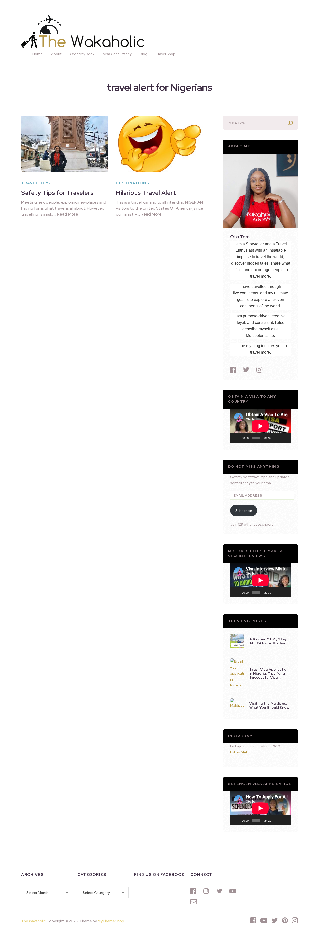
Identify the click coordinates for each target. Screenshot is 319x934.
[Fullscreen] (284, 438)
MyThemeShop (111, 921)
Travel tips (35, 183)
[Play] (236, 438)
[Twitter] (220, 891)
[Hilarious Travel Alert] (159, 144)
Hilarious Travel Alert (146, 193)
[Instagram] (207, 891)
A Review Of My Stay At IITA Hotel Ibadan (268, 641)
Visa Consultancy (117, 54)
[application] (260, 426)
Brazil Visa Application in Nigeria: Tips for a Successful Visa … (269, 673)
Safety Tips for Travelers (57, 193)
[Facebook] (194, 891)
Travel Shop (165, 54)
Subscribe (243, 510)
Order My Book (82, 54)
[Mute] (276, 438)
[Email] (194, 902)
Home (37, 54)
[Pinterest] (285, 920)
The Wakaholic (33, 921)
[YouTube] (233, 891)
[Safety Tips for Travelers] (64, 144)
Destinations (132, 183)
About (56, 54)
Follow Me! (238, 752)
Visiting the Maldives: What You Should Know (269, 705)
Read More (67, 214)
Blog (143, 54)
